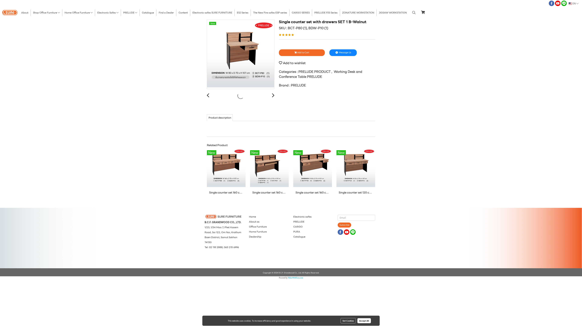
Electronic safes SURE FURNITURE (212, 13)
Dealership (255, 237)
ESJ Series (242, 13)
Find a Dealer (166, 13)
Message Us (344, 52)
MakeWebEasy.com (295, 278)
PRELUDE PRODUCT (314, 71)
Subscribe (344, 225)
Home (252, 217)
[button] (414, 12)
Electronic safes (302, 217)
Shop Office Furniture (45, 13)
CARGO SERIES (301, 13)
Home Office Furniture (77, 13)
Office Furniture (258, 227)
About (24, 13)
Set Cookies (348, 320)
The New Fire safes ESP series (270, 13)
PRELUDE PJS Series (326, 13)
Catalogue (148, 13)
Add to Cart (303, 52)
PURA (296, 232)
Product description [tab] (220, 118)
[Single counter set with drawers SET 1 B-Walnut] (240, 54)
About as (254, 222)
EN (574, 3)
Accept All (364, 320)
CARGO (298, 227)
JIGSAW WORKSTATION (393, 13)
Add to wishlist (294, 63)
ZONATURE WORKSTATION (358, 13)
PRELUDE (129, 13)
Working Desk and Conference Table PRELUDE (320, 74)
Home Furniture (258, 232)
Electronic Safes (106, 13)
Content (183, 13)
